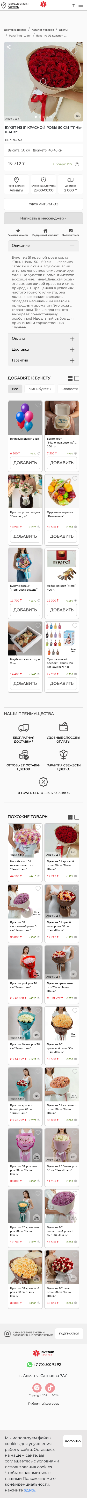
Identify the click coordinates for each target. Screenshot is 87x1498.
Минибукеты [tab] (40, 389)
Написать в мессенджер (42, 218)
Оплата (18, 338)
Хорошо (73, 1441)
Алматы (13, 6)
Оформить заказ (43, 204)
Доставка (20, 349)
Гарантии (20, 360)
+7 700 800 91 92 (47, 1365)
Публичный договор (43, 1403)
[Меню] (80, 5)
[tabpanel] (43, 549)
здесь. (30, 1490)
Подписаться (69, 1333)
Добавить (25, 462)
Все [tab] (15, 389)
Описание (20, 245)
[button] (36, 117)
